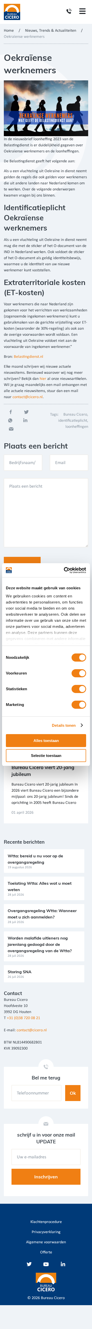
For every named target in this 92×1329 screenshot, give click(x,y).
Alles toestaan (46, 740)
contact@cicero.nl (28, 397)
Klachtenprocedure (46, 1222)
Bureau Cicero (75, 415)
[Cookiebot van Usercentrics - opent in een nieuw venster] (65, 570)
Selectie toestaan (46, 755)
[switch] (79, 673)
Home (9, 31)
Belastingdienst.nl (28, 357)
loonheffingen (76, 427)
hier (43, 379)
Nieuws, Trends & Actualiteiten (50, 31)
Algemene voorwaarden (46, 1242)
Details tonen (64, 725)
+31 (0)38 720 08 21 (23, 1018)
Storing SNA (19, 971)
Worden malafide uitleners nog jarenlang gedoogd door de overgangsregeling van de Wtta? (40, 944)
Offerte (46, 1252)
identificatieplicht (72, 421)
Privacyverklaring (46, 1232)
